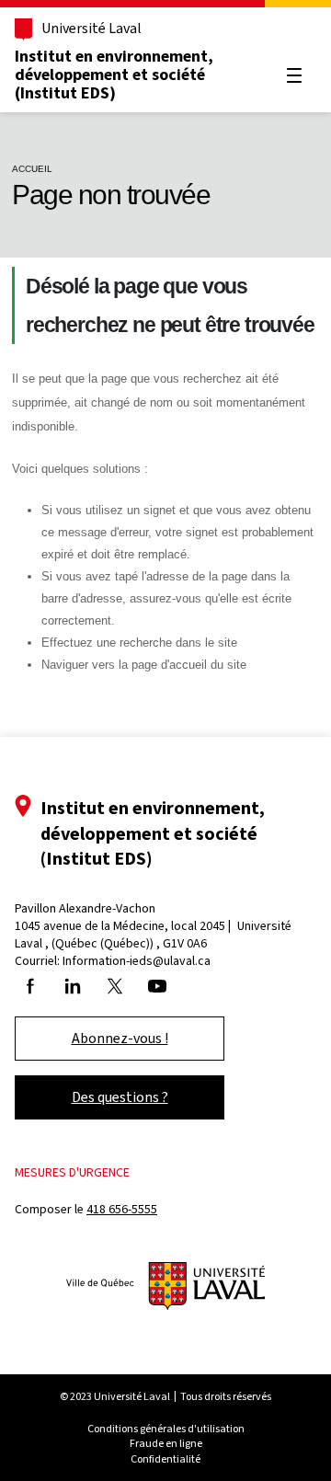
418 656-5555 (121, 1209)
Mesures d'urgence (72, 1172)
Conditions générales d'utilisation (166, 1428)
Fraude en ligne (166, 1443)
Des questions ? (120, 1097)
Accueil (32, 169)
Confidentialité (165, 1459)
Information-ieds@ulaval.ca (137, 961)
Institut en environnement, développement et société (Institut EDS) (114, 74)
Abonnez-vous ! (120, 1038)
